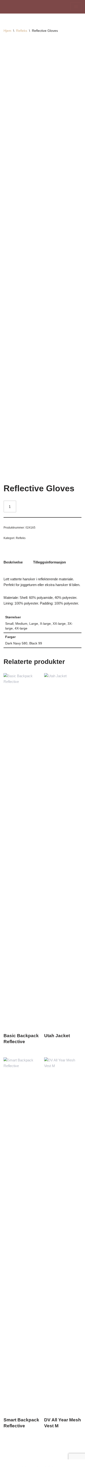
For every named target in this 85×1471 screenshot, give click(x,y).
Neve (24, 1466)
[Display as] (18, 6)
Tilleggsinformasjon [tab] (49, 562)
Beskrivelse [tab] (13, 562)
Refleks (21, 31)
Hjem (7, 31)
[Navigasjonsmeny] (75, 7)
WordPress (56, 1466)
